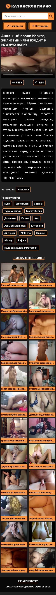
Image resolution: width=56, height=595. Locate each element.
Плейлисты (16, 26)
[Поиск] (51, 16)
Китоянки (37, 225)
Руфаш (22, 240)
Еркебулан (22, 203)
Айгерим (9, 233)
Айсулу (8, 240)
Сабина (38, 203)
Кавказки (23, 189)
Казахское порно (31, 6)
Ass (36, 218)
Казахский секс (28, 581)
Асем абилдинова (15, 225)
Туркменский (12, 211)
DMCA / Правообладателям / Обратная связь (28, 586)
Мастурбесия (34, 211)
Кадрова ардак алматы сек (20, 247)
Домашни (10, 218)
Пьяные (40, 233)
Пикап (25, 218)
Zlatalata (26, 233)
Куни (7, 203)
